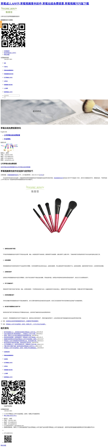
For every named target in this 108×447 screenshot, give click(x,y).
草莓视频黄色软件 (12, 175)
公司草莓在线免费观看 (12, 135)
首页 (5, 63)
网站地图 (6, 54)
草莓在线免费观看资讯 (8, 70)
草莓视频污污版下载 (8, 84)
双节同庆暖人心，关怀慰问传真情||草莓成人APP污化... (20, 332)
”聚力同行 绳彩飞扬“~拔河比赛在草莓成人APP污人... (20, 346)
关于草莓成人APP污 (8, 77)
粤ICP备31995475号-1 (10, 415)
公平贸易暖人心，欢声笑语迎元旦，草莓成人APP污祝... (20, 344)
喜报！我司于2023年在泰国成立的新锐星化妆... (18, 335)
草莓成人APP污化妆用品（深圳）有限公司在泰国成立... (20, 348)
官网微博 (6, 51)
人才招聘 (6, 88)
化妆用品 (6, 358)
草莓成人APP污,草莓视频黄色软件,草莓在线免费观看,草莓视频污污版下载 (45, 3)
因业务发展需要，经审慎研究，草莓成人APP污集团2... (20, 337)
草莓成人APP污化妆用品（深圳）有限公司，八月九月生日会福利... (26, 324)
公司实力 (6, 81)
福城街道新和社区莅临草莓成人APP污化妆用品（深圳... (20, 339)
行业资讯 (7, 139)
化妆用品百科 (7, 351)
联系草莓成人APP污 (10, 52)
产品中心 (6, 66)
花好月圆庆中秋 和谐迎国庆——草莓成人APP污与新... (20, 333)
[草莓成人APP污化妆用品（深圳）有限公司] (9, 12)
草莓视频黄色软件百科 (8, 73)
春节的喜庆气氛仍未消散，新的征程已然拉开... (18, 342)
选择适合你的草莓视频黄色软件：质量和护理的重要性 (22, 321)
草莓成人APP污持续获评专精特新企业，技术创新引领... (20, 341)
